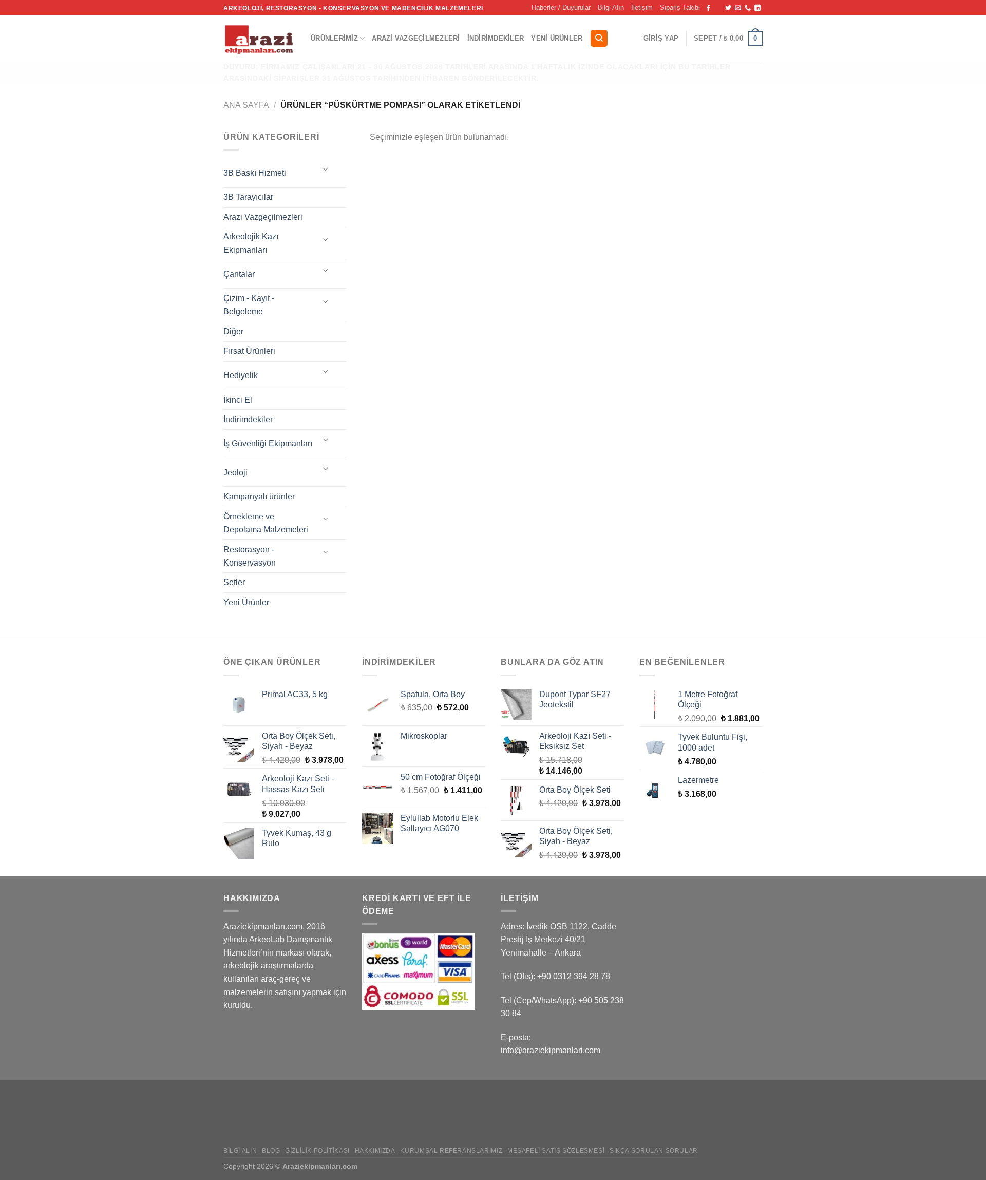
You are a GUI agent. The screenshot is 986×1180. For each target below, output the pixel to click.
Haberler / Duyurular (561, 7)
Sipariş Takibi (680, 7)
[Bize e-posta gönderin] (738, 8)
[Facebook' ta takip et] (708, 8)
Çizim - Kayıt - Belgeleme (248, 305)
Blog (271, 1150)
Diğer (233, 331)
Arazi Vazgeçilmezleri (416, 38)
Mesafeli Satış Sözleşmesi (555, 1150)
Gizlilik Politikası (317, 1150)
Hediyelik (240, 375)
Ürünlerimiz (334, 38)
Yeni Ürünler (556, 38)
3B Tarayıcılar (248, 197)
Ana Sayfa (246, 105)
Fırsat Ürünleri (249, 351)
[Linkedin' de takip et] (757, 8)
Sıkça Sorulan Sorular (654, 1150)
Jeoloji (235, 472)
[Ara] (599, 38)
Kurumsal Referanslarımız (451, 1150)
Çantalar (239, 274)
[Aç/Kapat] (326, 169)
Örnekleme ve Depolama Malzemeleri (265, 523)
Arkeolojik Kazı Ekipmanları (250, 243)
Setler (234, 582)
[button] (660, 38)
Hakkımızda (375, 1150)
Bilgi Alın (611, 7)
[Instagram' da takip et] (718, 8)
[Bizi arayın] (748, 8)
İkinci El (237, 400)
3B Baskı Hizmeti (254, 172)
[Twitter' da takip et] (728, 8)
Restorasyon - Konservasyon (249, 556)
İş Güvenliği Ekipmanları (267, 443)
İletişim (642, 7)
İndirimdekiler (495, 38)
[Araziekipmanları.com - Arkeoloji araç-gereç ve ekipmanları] (259, 39)
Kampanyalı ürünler (259, 496)
